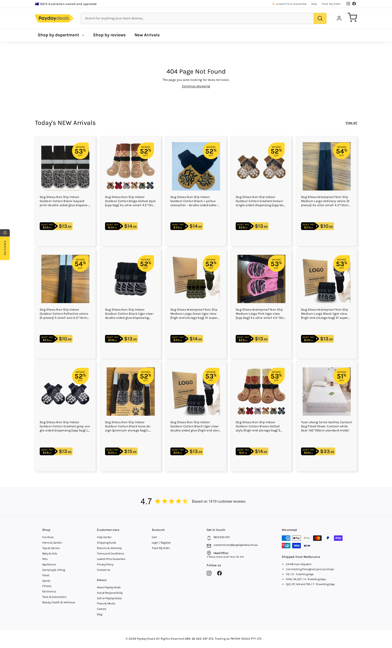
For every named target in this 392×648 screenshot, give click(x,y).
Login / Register (161, 542)
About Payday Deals (108, 587)
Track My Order (331, 3)
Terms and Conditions (110, 553)
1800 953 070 (221, 537)
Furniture (48, 537)
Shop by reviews (109, 34)
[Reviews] (196, 501)
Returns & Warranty (109, 548)
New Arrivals (147, 34)
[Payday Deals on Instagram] (210, 574)
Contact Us (103, 569)
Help (314, 3)
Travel (45, 575)
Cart (154, 537)
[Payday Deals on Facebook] (220, 574)
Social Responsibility (109, 592)
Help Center (104, 537)
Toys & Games (51, 548)
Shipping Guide (106, 542)
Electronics (49, 591)
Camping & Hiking (53, 569)
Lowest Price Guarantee (111, 559)
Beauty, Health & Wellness (58, 602)
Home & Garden (52, 542)
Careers (101, 609)
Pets (44, 559)
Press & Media (106, 603)
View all (351, 123)
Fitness (46, 586)
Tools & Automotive (54, 597)
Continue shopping (196, 86)
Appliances (49, 564)
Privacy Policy (105, 564)
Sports (46, 580)
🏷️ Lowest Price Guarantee (289, 3)
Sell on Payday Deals (109, 598)
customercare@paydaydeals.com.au (235, 545)
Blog (99, 614)
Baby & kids (49, 553)
